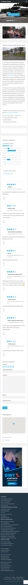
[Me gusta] (3, 197)
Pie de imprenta (19, 577)
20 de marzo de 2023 (19, 210)
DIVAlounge (3, 516)
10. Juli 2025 (21, 322)
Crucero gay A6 (18, 115)
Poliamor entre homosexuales (7, 534)
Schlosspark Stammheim (12, 112)
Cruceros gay (13, 10)
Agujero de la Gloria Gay (6, 562)
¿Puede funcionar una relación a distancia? (10, 531)
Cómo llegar (7, 440)
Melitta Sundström (5, 517)
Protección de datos (7, 579)
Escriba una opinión (14, 14)
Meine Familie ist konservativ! (7, 521)
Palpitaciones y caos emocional (8, 536)
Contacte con (8, 577)
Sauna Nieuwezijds (5, 511)
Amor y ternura (4, 502)
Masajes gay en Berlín (5, 509)
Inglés (14, 579)
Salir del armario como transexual (8, 528)
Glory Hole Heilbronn (7, 119)
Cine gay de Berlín (5, 548)
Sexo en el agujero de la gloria (7, 570)
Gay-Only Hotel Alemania (6, 526)
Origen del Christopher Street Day (8, 538)
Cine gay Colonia (4, 551)
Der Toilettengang (5, 523)
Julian (9, 188)
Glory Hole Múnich (5, 567)
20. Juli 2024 (20, 233)
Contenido (4, 375)
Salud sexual (3, 505)
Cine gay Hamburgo (5, 550)
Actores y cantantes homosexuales (8, 533)
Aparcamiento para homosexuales (9, 121)
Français (23, 579)
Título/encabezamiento (7, 369)
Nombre (4, 395)
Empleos (13, 577)
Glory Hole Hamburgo (6, 565)
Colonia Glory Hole (5, 569)
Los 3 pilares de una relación (7, 529)
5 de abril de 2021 (18, 188)
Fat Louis (3, 512)
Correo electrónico (6, 400)
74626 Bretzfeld (7, 437)
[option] (22, 583)
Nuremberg (11, 75)
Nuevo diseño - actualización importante (10, 524)
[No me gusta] (3, 199)
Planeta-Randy (7, 1)
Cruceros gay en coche (8, 115)
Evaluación (4, 364)
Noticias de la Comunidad (6, 503)
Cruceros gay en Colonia (6, 545)
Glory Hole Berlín (5, 564)
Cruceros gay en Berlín (6, 541)
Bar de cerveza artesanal (6, 514)
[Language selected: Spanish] (22, 584)
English (18, 579)
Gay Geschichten (4, 500)
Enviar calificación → (8, 173)
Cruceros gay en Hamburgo (7, 543)
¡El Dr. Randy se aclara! (6, 498)
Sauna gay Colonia (5, 556)
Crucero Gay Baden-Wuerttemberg (10, 117)
